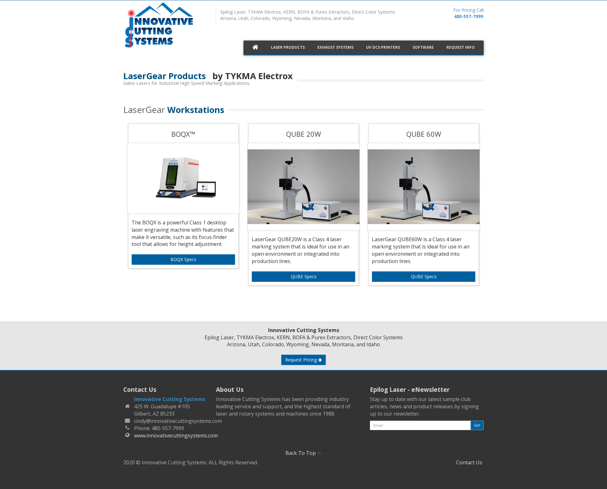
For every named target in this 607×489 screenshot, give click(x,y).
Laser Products (288, 47)
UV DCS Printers (383, 47)
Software (423, 47)
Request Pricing (301, 360)
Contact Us (469, 462)
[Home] (165, 26)
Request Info (460, 47)
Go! (477, 425)
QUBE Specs (303, 276)
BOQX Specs (183, 259)
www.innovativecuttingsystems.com (176, 435)
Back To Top (301, 452)
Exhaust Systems (335, 47)
